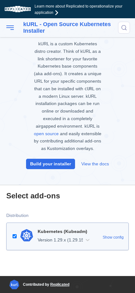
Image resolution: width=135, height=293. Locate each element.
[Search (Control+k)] (124, 28)
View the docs (95, 163)
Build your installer (50, 163)
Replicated (59, 284)
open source (46, 133)
